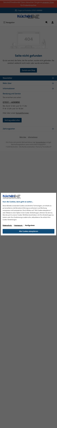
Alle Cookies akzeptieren (28, 231)
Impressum (18, 225)
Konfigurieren (30, 225)
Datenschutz (7, 225)
